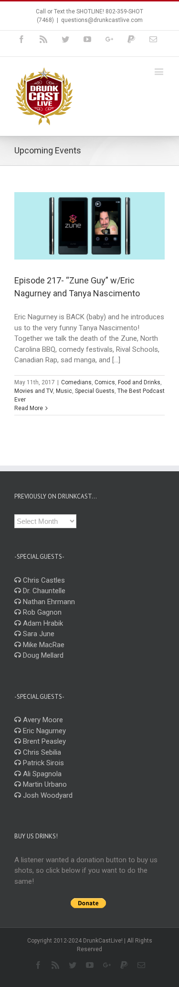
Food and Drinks (139, 382)
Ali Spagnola (41, 774)
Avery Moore (42, 720)
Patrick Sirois (42, 763)
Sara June (37, 633)
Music (64, 391)
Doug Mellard (42, 655)
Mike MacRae (42, 644)
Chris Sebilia (41, 752)
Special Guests (95, 391)
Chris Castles (43, 580)
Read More (28, 408)
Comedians (76, 382)
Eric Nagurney (43, 731)
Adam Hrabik (42, 623)
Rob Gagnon (41, 612)
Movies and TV (33, 391)
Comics (105, 382)
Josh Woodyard (47, 795)
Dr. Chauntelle (43, 590)
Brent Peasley (43, 741)
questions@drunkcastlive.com (102, 20)
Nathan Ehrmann (48, 601)
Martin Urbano (44, 784)
